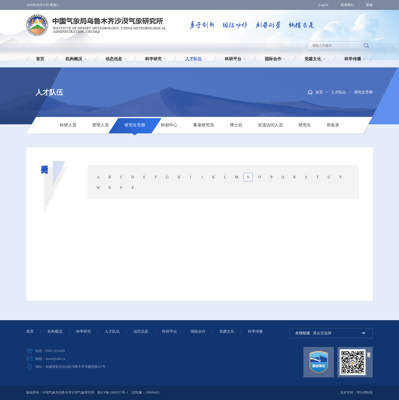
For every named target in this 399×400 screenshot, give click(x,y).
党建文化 (313, 59)
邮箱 (369, 5)
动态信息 (114, 59)
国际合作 (273, 59)
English (323, 5)
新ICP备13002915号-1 (112, 392)
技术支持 (346, 392)
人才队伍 (193, 59)
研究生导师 (363, 92)
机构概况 (74, 59)
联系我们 (347, 5)
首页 (40, 59)
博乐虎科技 (365, 392)
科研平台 (233, 59)
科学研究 (153, 59)
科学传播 (353, 59)
